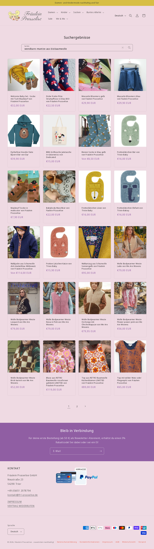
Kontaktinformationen (89, 542)
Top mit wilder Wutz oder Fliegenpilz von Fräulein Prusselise (129, 380)
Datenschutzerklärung (67, 542)
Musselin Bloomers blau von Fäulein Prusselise (128, 97)
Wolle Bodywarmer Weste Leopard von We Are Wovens (23, 322)
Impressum (107, 542)
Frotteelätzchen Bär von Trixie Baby (128, 153)
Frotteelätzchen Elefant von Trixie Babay (130, 209)
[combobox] (77, 47)
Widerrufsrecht (129, 542)
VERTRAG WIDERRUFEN (21, 506)
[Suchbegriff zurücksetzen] (122, 47)
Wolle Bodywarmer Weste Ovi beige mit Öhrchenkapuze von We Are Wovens (95, 323)
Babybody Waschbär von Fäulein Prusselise (58, 209)
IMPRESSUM (15, 501)
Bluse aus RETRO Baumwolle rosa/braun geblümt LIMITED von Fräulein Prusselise (57, 382)
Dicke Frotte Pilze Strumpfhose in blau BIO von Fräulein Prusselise (58, 99)
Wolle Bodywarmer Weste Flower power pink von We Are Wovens (129, 322)
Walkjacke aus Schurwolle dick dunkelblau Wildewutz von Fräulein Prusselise (23, 266)
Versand (142, 542)
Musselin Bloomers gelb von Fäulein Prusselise (93, 97)
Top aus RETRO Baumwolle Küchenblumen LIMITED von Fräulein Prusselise (94, 380)
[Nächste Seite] (85, 406)
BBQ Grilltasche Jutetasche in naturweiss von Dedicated (58, 154)
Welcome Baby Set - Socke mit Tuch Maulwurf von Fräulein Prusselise (23, 99)
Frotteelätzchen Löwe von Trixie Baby (94, 209)
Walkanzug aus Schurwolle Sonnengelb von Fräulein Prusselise (94, 266)
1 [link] (69, 406)
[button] (52, 12)
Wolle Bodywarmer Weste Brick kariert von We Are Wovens (23, 380)
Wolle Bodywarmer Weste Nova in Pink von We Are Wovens (58, 322)
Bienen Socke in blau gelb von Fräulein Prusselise (94, 153)
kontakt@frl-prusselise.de (23, 495)
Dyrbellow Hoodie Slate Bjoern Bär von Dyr (22, 153)
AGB (117, 542)
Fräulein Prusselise (23, 542)
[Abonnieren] (100, 451)
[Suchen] (129, 47)
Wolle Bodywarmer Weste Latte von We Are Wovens (129, 264)
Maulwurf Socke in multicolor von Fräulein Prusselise (21, 210)
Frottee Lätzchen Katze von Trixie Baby (59, 264)
